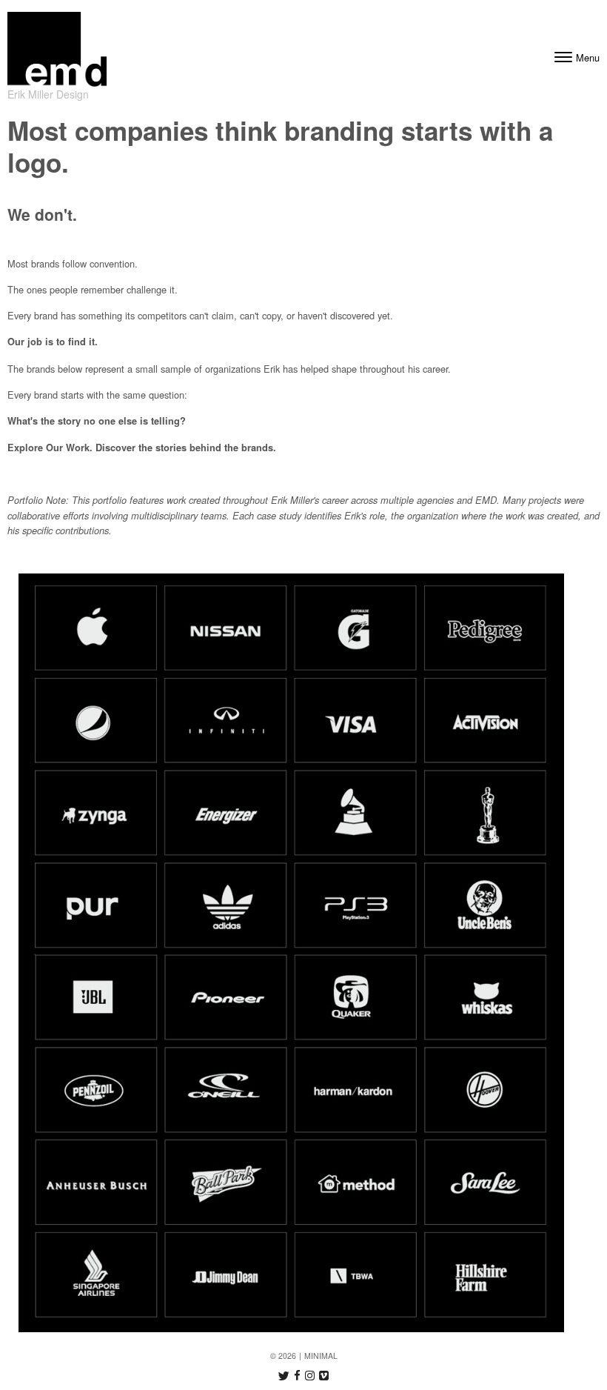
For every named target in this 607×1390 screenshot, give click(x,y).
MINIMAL (321, 1355)
